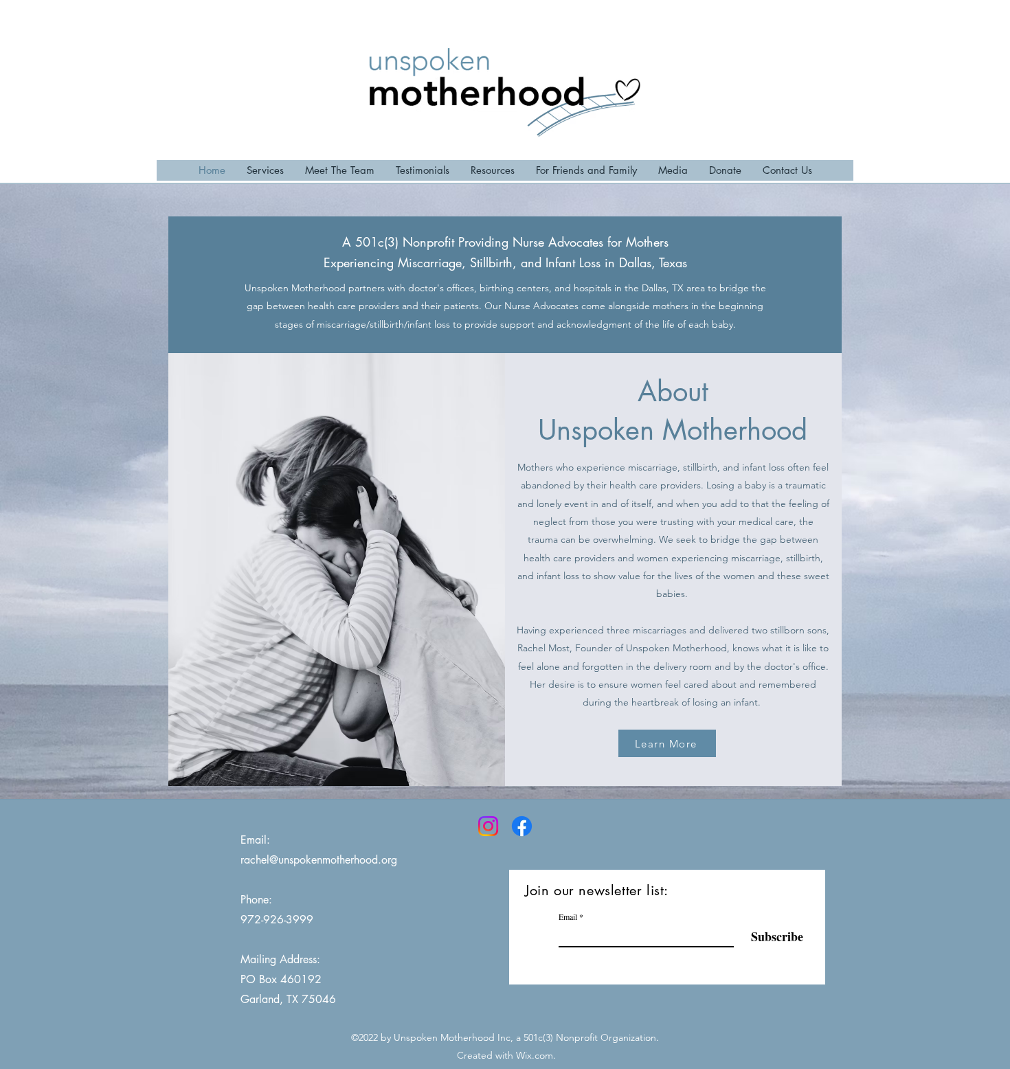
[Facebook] (521, 826)
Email (568, 916)
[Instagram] (488, 826)
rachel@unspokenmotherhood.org (318, 860)
